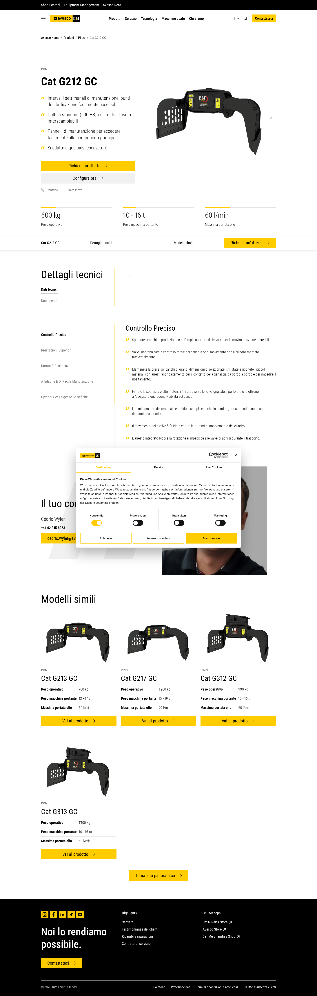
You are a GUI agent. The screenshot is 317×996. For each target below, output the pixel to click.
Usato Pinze (74, 190)
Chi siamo (196, 18)
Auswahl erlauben (158, 538)
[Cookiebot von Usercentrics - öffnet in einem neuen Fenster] (212, 455)
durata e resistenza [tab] (55, 366)
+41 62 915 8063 (53, 528)
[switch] (138, 523)
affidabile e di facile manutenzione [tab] (67, 381)
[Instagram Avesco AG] (44, 914)
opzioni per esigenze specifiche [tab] (64, 397)
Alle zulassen (211, 538)
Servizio (131, 18)
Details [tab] (158, 467)
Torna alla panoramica (155, 875)
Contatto (52, 190)
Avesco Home (50, 38)
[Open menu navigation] (43, 18)
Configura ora (84, 178)
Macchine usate (173, 18)
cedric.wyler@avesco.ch (68, 538)
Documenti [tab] (49, 301)
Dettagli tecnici (101, 243)
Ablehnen (106, 538)
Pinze (81, 38)
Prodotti (115, 18)
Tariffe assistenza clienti (260, 987)
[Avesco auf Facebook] (53, 914)
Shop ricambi (50, 5)
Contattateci (264, 18)
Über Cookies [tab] (213, 467)
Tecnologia (149, 18)
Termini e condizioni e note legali (217, 987)
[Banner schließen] (235, 455)
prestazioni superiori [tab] (56, 350)
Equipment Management (81, 5)
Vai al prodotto (75, 721)
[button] (245, 18)
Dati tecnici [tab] (49, 289)
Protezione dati (180, 987)
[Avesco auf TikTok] (71, 914)
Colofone (159, 987)
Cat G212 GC (50, 243)
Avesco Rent (112, 5)
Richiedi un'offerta (84, 165)
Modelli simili (184, 243)
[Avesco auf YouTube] (80, 914)
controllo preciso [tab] (53, 334)
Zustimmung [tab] (103, 467)
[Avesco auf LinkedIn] (62, 914)
